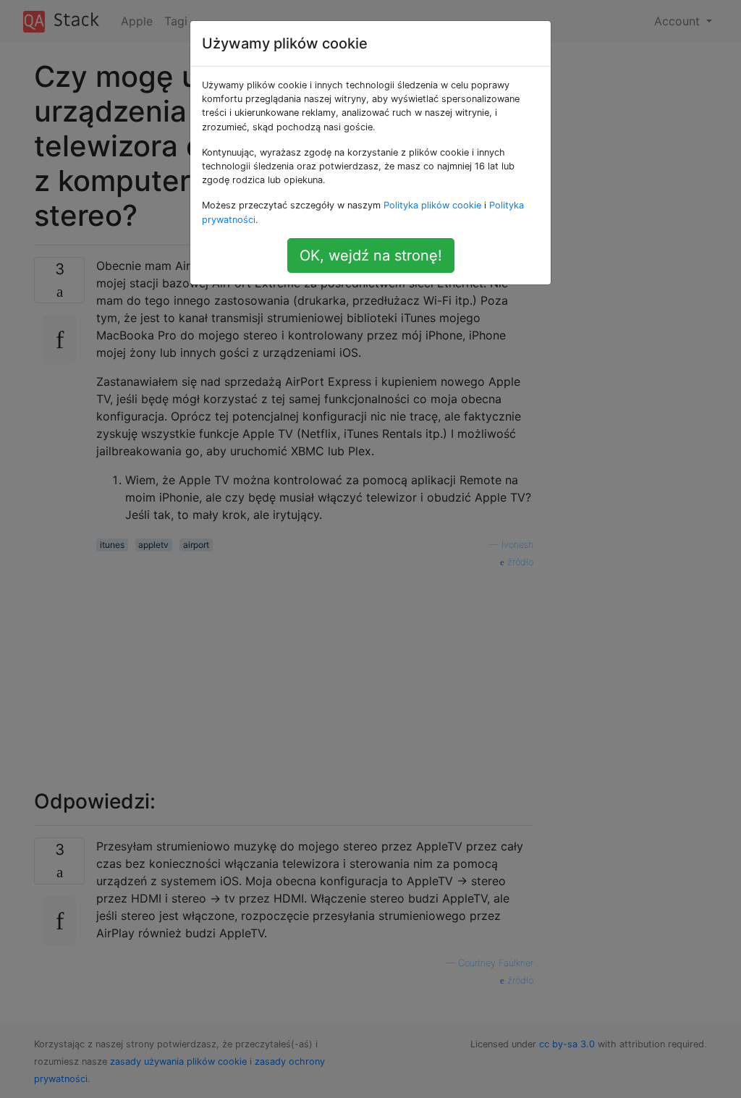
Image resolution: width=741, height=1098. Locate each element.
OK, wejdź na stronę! (371, 255)
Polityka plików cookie (432, 205)
